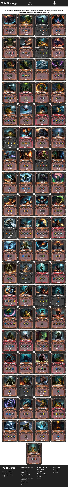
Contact (39, 478)
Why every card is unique (26, 475)
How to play (24, 470)
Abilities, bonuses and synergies (27, 479)
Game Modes (24, 472)
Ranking (39, 471)
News (22, 484)
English (55, 470)
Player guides (24, 482)
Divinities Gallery (41, 474)
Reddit (39, 476)
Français (55, 472)
